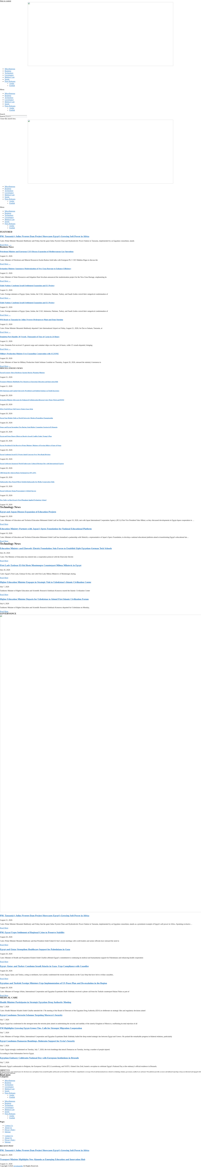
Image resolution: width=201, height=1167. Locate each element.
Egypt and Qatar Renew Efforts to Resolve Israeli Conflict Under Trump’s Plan (26, 436)
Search (2, 116)
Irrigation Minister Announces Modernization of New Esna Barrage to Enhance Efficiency (35, 269)
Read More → (6, 245)
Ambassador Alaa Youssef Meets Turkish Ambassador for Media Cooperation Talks (27, 482)
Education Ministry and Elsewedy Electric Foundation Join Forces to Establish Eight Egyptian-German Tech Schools (56, 548)
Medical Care (10, 77)
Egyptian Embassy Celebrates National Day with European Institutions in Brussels (39, 1058)
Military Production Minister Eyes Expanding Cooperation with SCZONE (29, 354)
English (12, 86)
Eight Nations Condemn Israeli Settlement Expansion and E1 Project (27, 286)
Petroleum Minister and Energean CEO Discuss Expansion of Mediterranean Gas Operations (37, 252)
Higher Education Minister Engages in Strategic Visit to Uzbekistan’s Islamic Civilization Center (45, 582)
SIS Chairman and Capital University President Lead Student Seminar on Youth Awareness (29, 391)
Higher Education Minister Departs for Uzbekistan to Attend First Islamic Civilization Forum (44, 599)
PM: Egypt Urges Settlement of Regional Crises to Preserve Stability (32, 932)
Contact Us (9, 1126)
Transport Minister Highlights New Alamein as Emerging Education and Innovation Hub (29, 382)
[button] (100, 90)
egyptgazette (18, 1166)
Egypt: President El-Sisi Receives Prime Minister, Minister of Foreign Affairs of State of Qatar (30, 445)
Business (8, 71)
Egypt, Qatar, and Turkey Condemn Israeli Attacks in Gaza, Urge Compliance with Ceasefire (44, 966)
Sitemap (8, 1132)
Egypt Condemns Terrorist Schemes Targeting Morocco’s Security (31, 1015)
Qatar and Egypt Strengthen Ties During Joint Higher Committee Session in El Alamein (28, 427)
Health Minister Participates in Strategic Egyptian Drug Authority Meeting (35, 1002)
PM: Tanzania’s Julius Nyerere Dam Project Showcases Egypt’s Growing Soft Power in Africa (44, 236)
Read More (4, 524)
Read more (5, 1074)
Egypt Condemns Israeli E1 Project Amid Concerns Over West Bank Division (25, 454)
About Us (8, 1128)
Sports (7, 79)
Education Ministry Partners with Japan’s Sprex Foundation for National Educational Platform (46, 529)
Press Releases (10, 81)
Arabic (11, 83)
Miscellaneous (10, 69)
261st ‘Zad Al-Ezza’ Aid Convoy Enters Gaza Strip (16, 409)
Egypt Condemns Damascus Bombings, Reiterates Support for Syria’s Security (37, 1041)
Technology (9, 73)
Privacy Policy (10, 1130)
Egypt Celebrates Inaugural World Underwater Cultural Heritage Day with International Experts (32, 463)
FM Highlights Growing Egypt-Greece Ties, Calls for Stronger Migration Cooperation (41, 1028)
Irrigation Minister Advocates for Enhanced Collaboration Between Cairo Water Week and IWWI (32, 400)
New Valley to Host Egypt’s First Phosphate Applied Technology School (23, 500)
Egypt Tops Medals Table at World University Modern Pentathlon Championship (26, 418)
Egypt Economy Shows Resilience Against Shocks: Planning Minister (22, 372)
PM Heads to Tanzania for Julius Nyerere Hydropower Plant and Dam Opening (31, 320)
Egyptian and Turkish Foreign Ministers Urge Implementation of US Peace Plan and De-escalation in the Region (53, 983)
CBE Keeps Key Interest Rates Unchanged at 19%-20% (18, 473)
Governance (9, 75)
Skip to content (5, 1)
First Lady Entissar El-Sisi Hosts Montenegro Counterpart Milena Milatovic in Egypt (40, 565)
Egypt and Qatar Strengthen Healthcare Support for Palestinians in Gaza (35, 949)
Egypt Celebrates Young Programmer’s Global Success (18, 491)
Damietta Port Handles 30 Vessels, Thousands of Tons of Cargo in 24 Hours (29, 337)
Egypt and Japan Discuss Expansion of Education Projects (28, 512)
